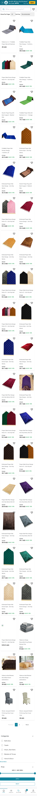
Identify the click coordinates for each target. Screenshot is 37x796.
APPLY (17, 779)
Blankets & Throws (10, 754)
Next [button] (27, 724)
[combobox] (16, 9)
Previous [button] (10, 724)
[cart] (33, 9)
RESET (17, 784)
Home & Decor (9, 758)
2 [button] (19, 724)
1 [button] (16, 724)
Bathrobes (7, 741)
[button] (17, 736)
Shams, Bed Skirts (9, 749)
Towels (6, 745)
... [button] (22, 724)
